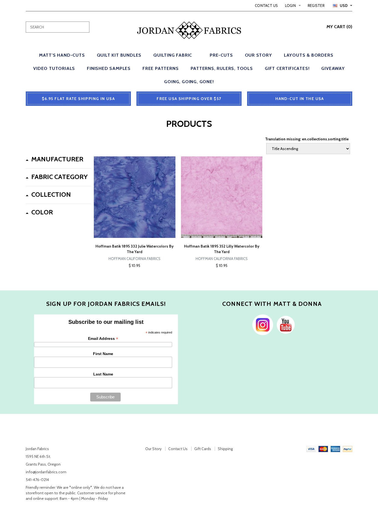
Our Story (153, 448)
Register (316, 5)
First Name (103, 353)
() (339, 26)
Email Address (103, 338)
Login (290, 5)
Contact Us (266, 5)
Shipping (225, 448)
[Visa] (311, 448)
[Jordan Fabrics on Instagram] (261, 324)
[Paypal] (347, 448)
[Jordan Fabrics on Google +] (284, 324)
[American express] (335, 448)
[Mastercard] (323, 448)
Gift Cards (202, 448)
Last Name (103, 374)
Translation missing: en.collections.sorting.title (307, 138)
